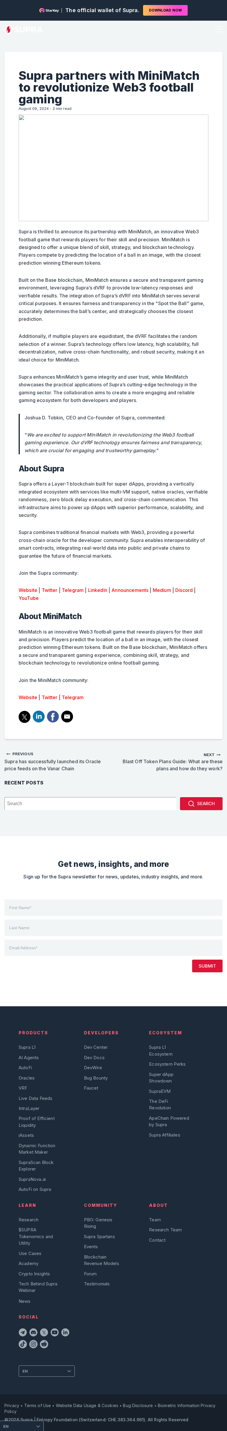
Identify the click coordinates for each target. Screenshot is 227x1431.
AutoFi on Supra (35, 1189)
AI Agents (29, 1057)
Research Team (165, 1230)
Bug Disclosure (138, 1405)
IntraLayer (29, 1108)
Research (28, 1219)
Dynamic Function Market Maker (37, 1149)
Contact (157, 1240)
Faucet (91, 1088)
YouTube (29, 598)
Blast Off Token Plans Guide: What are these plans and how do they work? (173, 761)
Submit (207, 966)
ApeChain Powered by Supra (169, 1121)
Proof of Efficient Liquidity (37, 1122)
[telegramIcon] (23, 1333)
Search (206, 803)
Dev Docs (94, 1057)
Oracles (27, 1078)
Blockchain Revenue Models (101, 1260)
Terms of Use (37, 1405)
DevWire (93, 1067)
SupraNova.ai (32, 1179)
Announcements (129, 590)
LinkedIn (97, 590)
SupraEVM (160, 1091)
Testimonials (97, 1284)
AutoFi (25, 1067)
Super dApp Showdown (161, 1078)
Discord (184, 590)
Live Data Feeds (35, 1098)
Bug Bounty (96, 1078)
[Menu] (218, 29)
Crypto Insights (34, 1274)
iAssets (26, 1135)
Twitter (50, 590)
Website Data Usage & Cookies (87, 1405)
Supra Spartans (99, 1236)
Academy (28, 1263)
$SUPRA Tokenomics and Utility (36, 1236)
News (25, 1301)
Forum (90, 1274)
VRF (23, 1088)
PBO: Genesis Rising (98, 1223)
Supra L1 (27, 1047)
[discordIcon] (33, 1333)
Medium (162, 590)
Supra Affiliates (164, 1135)
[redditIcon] (44, 1345)
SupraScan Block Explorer (36, 1166)
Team (155, 1219)
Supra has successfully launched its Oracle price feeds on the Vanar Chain (52, 761)
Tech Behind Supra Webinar (38, 1287)
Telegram (73, 590)
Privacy (11, 1405)
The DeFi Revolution (160, 1104)
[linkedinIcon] (65, 1333)
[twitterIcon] (44, 1333)
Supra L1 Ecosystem (160, 1050)
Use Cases (30, 1253)
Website (28, 590)
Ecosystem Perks (167, 1064)
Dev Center (96, 1047)
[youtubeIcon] (55, 1333)
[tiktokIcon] (23, 1345)
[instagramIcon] (33, 1345)
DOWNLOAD (165, 10)
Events (91, 1246)
